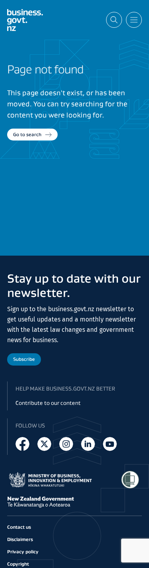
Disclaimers (20, 539)
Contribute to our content (48, 403)
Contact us (19, 526)
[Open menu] (134, 20)
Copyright (18, 563)
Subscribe (24, 359)
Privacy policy (23, 551)
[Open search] (114, 20)
